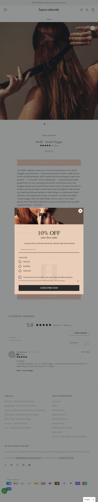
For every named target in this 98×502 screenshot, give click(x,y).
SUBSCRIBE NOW (49, 288)
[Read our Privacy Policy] (77, 281)
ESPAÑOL (26, 266)
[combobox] (89, 499)
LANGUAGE (23, 257)
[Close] (80, 211)
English (87, 499)
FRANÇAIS (27, 271)
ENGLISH (26, 262)
